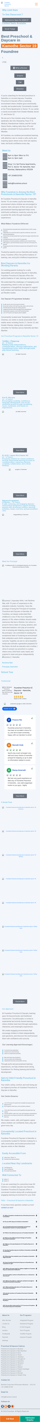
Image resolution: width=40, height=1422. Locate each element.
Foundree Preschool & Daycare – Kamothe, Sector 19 (23, 690)
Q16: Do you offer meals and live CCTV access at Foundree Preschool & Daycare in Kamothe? (19, 1306)
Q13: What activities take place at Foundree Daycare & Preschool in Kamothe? (17, 1287)
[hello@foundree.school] (5, 185)
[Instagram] (5, 1406)
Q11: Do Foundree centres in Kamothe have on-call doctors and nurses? (18, 1275)
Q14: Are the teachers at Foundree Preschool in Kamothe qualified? (18, 1293)
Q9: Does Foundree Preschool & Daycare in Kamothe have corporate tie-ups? (18, 1263)
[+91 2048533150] (5, 177)
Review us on (8, 708)
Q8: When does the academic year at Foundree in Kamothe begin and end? (18, 1257)
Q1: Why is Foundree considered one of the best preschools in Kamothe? (19, 1216)
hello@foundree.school (17, 183)
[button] (16, 20)
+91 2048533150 (15, 175)
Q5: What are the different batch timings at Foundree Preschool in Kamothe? (17, 1238)
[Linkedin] (9, 1406)
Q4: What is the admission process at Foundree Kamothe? (18, 1232)
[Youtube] (12, 1406)
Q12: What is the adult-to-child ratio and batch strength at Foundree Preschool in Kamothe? (18, 1281)
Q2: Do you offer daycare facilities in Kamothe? (15, 1221)
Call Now (10, 1419)
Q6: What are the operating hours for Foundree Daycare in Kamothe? (18, 1244)
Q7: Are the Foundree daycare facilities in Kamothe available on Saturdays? (19, 1250)
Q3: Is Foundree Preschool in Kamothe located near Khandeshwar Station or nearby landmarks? (16, 1227)
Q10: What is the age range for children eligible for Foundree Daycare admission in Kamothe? (19, 1269)
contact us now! (7, 1208)
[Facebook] (2, 1406)
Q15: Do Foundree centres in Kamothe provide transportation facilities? (19, 1300)
